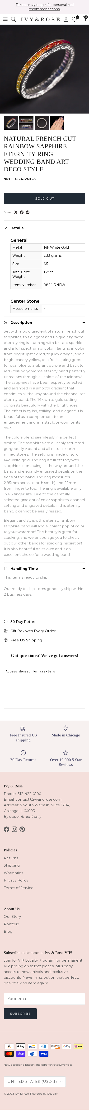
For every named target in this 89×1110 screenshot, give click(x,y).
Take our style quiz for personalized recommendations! (45, 7)
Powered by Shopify (44, 1093)
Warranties (13, 873)
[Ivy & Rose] (40, 19)
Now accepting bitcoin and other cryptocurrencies (38, 1064)
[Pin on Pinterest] (27, 212)
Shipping (12, 865)
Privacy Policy (16, 880)
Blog (8, 931)
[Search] (15, 19)
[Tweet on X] (16, 212)
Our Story (12, 916)
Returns (11, 858)
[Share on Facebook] (21, 212)
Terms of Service (18, 888)
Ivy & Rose (22, 1093)
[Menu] (5, 19)
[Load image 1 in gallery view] (44, 69)
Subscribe (20, 1013)
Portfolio (11, 924)
